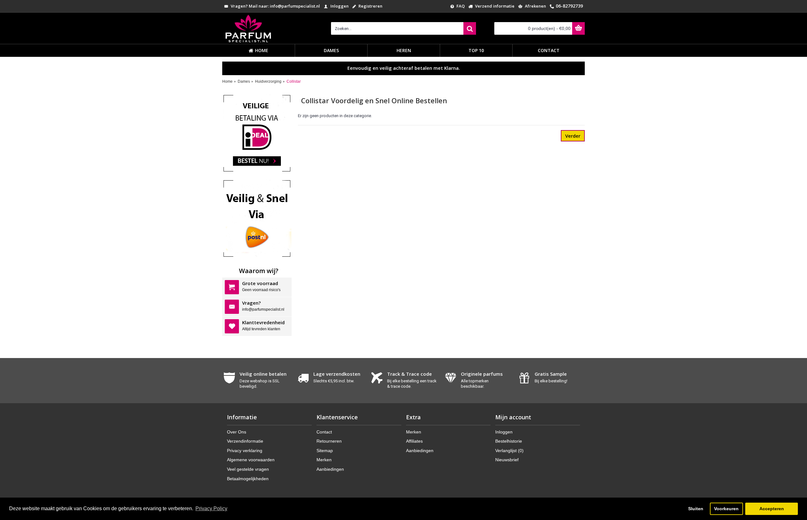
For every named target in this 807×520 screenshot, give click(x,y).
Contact (324, 431)
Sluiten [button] (695, 508)
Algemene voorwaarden (251, 459)
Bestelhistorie (508, 441)
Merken (324, 459)
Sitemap (324, 450)
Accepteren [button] (771, 508)
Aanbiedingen (330, 469)
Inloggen (504, 431)
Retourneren (329, 441)
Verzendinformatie (245, 441)
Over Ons (236, 431)
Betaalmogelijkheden (248, 478)
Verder (572, 136)
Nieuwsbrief (507, 459)
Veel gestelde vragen (248, 469)
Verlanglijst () (509, 450)
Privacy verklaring (244, 450)
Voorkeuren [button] (726, 508)
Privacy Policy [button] (211, 508)
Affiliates (414, 441)
